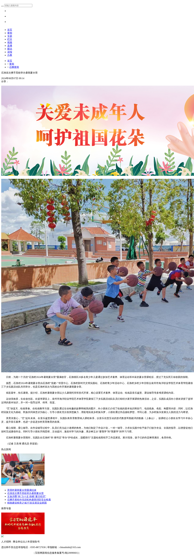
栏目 (9, 39)
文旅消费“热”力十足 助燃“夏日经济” (26, 496)
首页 (9, 29)
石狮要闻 (14, 67)
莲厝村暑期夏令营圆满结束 (21, 490)
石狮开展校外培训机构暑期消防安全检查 (29, 499)
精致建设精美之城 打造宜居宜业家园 (27, 502)
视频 (9, 42)
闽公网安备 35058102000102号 (17, 553)
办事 (9, 55)
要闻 (9, 33)
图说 (9, 49)
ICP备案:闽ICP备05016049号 (95, 553)
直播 (9, 45)
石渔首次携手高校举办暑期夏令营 (25, 493)
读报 (9, 52)
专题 (9, 36)
